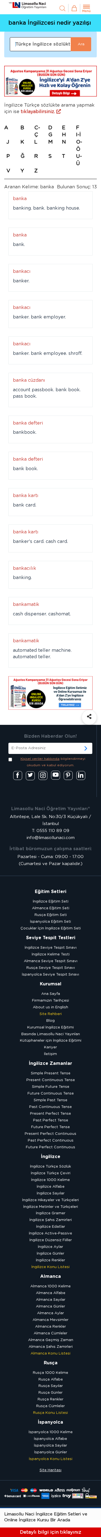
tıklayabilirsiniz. (38, 111)
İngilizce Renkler (50, 1260)
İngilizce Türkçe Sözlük (50, 1166)
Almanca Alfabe (50, 1293)
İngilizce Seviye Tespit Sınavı (51, 948)
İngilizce (50, 1156)
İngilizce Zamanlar (50, 1063)
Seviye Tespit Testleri (50, 938)
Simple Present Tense (50, 1073)
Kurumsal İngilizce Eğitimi (50, 1027)
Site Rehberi (51, 1014)
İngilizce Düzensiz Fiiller (50, 1240)
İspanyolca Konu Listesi (50, 1459)
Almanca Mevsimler (50, 1320)
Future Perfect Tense (50, 1127)
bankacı (22, 271)
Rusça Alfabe (50, 1379)
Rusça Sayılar (50, 1386)
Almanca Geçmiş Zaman (50, 1340)
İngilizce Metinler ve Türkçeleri (50, 1207)
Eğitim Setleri (50, 891)
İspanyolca (50, 1422)
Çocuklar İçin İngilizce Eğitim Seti (50, 928)
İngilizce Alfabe (51, 1187)
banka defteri (28, 423)
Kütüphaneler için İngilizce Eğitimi (50, 1040)
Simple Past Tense (50, 1100)
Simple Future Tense (50, 1087)
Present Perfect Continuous (50, 1134)
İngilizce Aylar (50, 1247)
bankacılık (24, 568)
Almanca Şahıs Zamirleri (51, 1347)
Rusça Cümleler (50, 1406)
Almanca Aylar (50, 1313)
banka (20, 198)
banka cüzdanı (29, 380)
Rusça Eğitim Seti (51, 915)
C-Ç (37, 131)
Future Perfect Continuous (50, 1147)
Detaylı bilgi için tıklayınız (50, 1532)
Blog (50, 1021)
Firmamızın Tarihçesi (50, 1000)
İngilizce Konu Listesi (50, 1267)
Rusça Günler (50, 1393)
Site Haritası (50, 1470)
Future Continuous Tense (50, 1093)
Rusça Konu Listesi (50, 1413)
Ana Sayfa (50, 994)
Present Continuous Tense (50, 1080)
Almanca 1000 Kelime (50, 1286)
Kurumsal (50, 984)
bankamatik (26, 604)
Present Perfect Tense (50, 1114)
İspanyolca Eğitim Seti (50, 922)
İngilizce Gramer (50, 1213)
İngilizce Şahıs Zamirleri (50, 1220)
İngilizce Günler (50, 1253)
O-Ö (79, 146)
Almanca (50, 1276)
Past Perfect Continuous (51, 1140)
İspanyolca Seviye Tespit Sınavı (50, 974)
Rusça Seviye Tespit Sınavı (50, 968)
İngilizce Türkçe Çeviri (50, 1173)
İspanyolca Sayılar (50, 1445)
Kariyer (50, 1047)
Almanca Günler (50, 1306)
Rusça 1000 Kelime (50, 1373)
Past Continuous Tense (50, 1107)
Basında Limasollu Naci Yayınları (50, 1034)
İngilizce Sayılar (51, 1193)
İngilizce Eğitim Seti (50, 901)
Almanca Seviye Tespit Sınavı (50, 961)
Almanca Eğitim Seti (50, 908)
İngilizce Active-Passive (50, 1233)
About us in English (50, 1007)
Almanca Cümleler (50, 1333)
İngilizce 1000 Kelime (50, 1180)
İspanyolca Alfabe (50, 1439)
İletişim (50, 1054)
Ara (81, 44)
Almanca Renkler (50, 1327)
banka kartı (25, 495)
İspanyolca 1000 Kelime (51, 1432)
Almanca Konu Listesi (50, 1353)
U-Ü (79, 160)
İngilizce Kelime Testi (51, 954)
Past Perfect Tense (50, 1120)
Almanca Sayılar (50, 1300)
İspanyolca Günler (50, 1452)
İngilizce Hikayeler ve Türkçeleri (50, 1200)
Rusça (51, 1363)
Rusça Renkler (50, 1399)
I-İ (78, 134)
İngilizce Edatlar (50, 1227)
